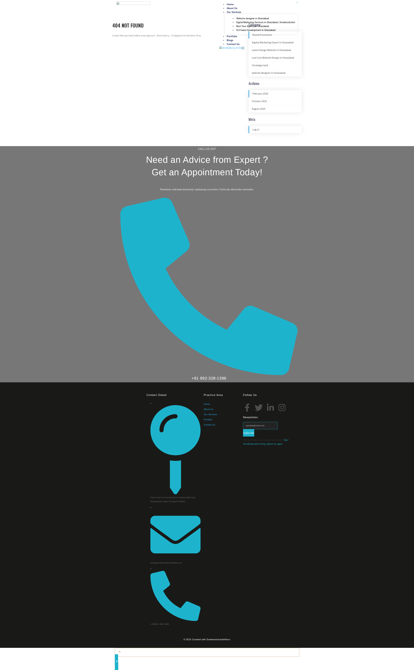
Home (230, 4)
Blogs (230, 40)
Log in (255, 129)
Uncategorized (260, 65)
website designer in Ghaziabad (268, 73)
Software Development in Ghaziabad (255, 30)
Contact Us (233, 44)
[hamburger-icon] (297, 2)
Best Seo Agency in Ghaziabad (252, 26)
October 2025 (259, 101)
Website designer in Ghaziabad (252, 18)
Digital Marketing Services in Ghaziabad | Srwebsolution (265, 22)
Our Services (234, 12)
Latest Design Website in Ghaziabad (271, 50)
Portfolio (232, 36)
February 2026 (260, 93)
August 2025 (258, 109)
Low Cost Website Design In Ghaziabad (273, 57)
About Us (232, 8)
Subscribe (248, 433)
